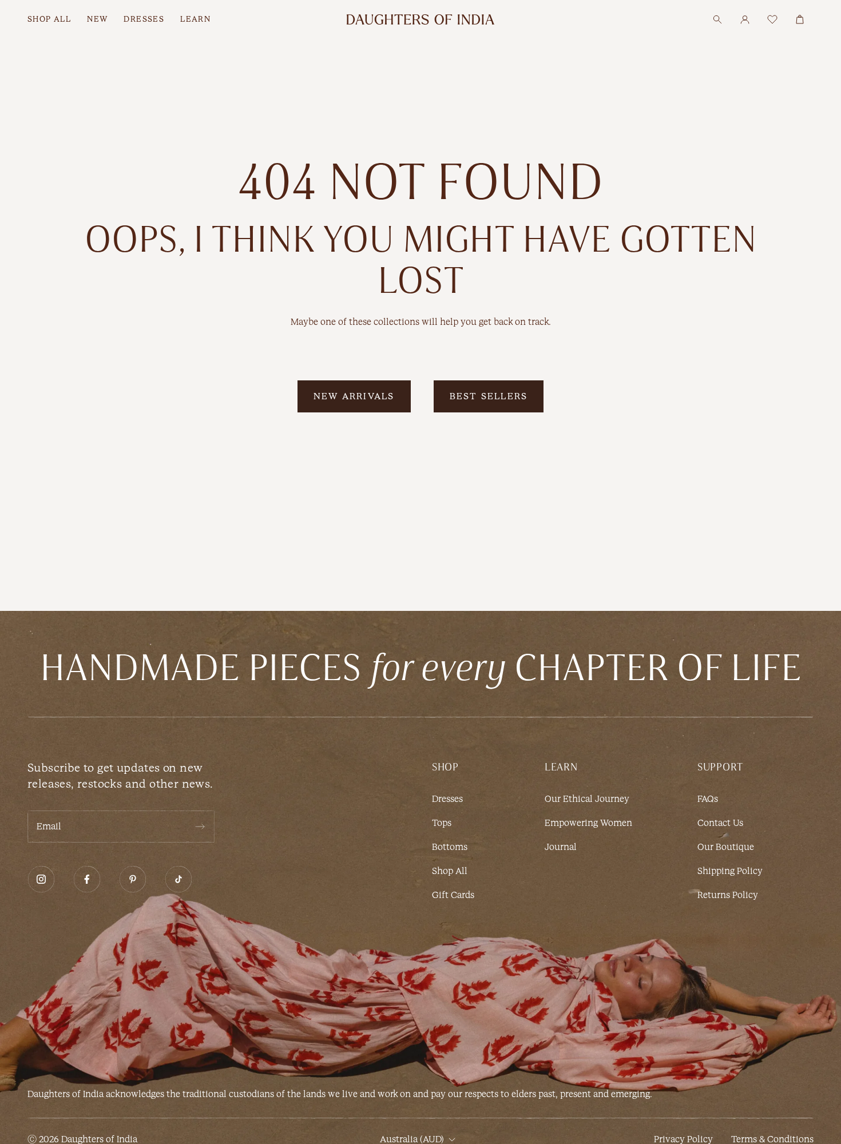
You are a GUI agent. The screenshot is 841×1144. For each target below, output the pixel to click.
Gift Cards (453, 895)
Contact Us (720, 823)
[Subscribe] (200, 826)
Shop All (449, 871)
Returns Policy (727, 895)
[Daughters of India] (420, 19)
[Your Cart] (800, 19)
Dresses (447, 799)
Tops (441, 823)
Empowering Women (588, 823)
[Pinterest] (132, 879)
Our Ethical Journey (587, 799)
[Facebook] (87, 879)
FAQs (707, 799)
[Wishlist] (772, 19)
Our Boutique (725, 847)
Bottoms (449, 847)
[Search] (717, 19)
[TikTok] (178, 879)
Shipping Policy (730, 871)
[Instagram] (41, 879)
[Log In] (745, 19)
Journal (561, 847)
